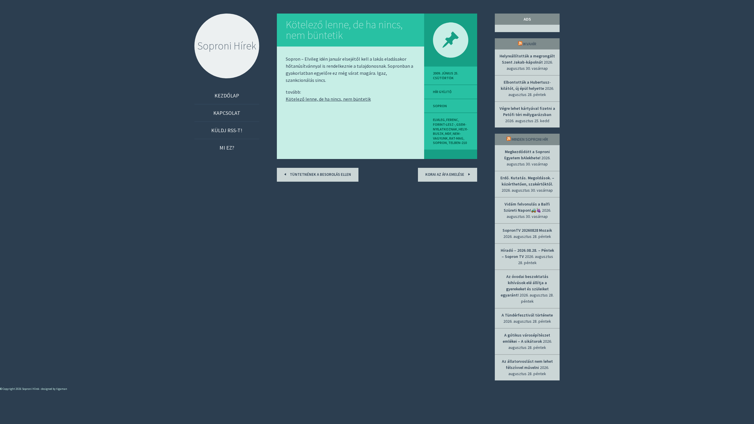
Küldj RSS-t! (226, 130)
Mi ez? (226, 147)
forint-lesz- (444, 124)
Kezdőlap (226, 95)
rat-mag (456, 138)
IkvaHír (529, 44)
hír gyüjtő (442, 92)
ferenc (452, 119)
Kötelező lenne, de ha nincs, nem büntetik (344, 30)
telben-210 (457, 142)
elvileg (439, 119)
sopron (440, 106)
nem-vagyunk (447, 135)
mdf (448, 133)
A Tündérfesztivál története (527, 315)
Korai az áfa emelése (445, 174)
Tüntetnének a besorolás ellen (320, 174)
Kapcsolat (226, 113)
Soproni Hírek (226, 45)
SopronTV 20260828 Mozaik (527, 230)
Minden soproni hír (530, 139)
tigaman (61, 389)
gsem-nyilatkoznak (449, 126)
